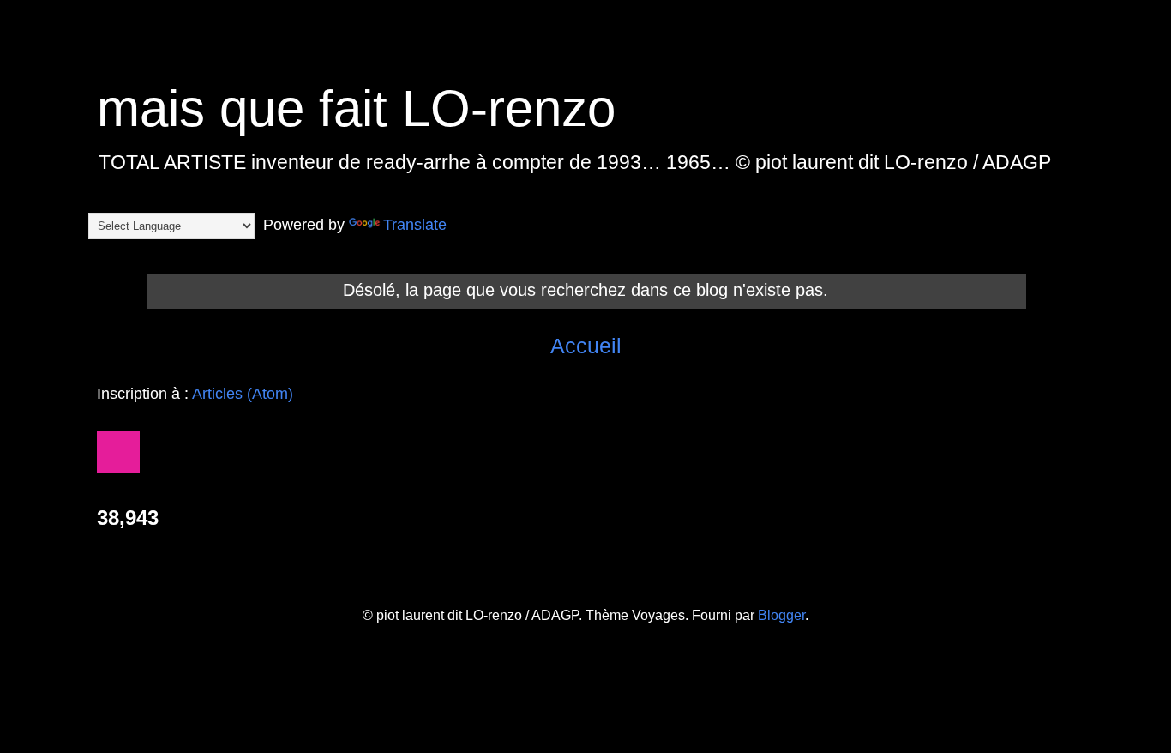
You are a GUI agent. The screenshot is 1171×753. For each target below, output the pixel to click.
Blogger (781, 615)
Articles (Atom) (242, 393)
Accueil (586, 346)
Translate (415, 224)
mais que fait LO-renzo (356, 108)
